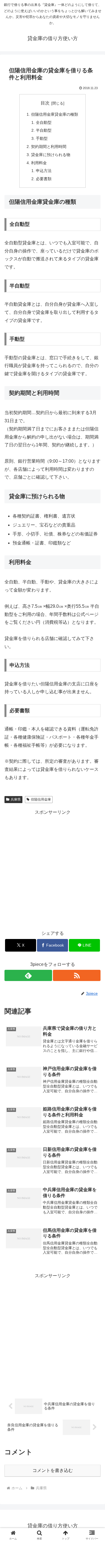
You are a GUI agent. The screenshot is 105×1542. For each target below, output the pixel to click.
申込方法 (44, 170)
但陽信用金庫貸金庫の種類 (54, 114)
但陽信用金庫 (41, 799)
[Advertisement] (52, 868)
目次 (45, 103)
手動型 (42, 138)
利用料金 (39, 163)
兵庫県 (16, 799)
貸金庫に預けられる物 (50, 154)
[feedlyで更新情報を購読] (28, 975)
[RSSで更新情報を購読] (77, 975)
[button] (94, 1005)
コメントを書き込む (52, 1470)
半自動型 (44, 130)
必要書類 (44, 179)
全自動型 (44, 122)
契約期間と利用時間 (48, 146)
